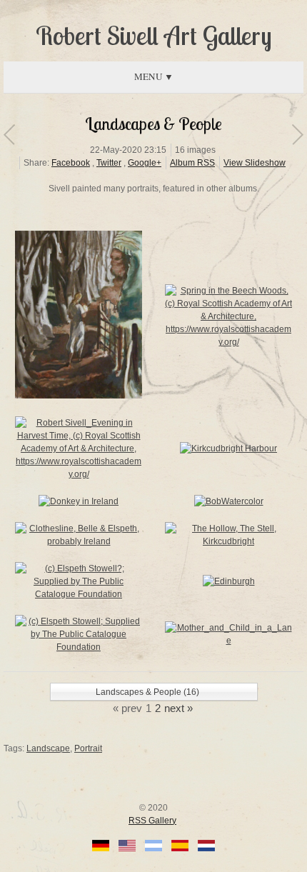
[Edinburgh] (229, 581)
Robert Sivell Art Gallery (154, 35)
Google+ (144, 163)
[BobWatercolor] (228, 501)
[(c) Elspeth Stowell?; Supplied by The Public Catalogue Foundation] (78, 396)
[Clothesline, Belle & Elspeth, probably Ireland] (78, 541)
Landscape (48, 748)
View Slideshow (254, 163)
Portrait (88, 748)
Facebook (70, 163)
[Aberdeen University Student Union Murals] (9, 134)
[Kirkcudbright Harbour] (228, 448)
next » (178, 708)
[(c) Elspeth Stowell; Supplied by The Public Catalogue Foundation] (78, 647)
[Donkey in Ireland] (79, 501)
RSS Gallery (152, 821)
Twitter (108, 163)
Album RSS (192, 163)
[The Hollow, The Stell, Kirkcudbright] (228, 541)
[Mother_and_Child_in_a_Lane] (228, 641)
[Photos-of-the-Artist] (297, 134)
